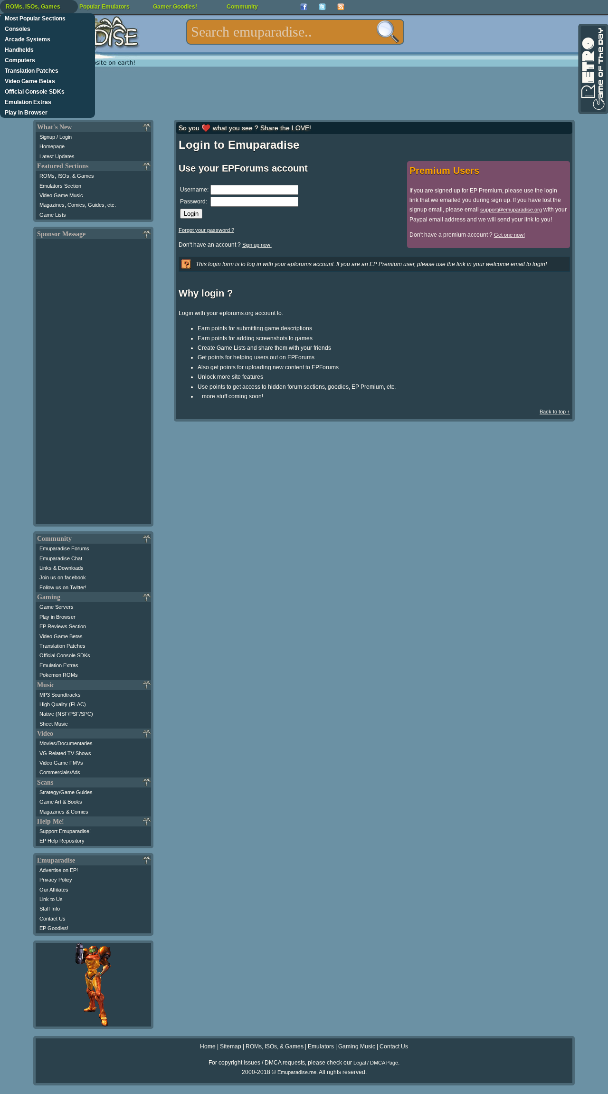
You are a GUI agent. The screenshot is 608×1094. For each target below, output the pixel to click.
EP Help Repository (62, 841)
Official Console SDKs (35, 91)
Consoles (17, 29)
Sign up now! (257, 245)
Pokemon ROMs (58, 675)
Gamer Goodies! (175, 6)
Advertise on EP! (58, 870)
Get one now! (509, 235)
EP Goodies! (53, 928)
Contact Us (52, 918)
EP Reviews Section (62, 626)
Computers (20, 60)
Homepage (52, 146)
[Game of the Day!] (592, 68)
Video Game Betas (30, 81)
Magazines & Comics (63, 812)
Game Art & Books (60, 802)
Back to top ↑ (555, 411)
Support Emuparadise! (65, 831)
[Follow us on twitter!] (322, 7)
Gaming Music (356, 1046)
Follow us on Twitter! (62, 587)
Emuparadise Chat (60, 558)
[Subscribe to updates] (341, 7)
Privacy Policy (55, 880)
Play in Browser (26, 112)
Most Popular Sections (35, 18)
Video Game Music (61, 195)
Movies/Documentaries (66, 743)
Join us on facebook (62, 577)
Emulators (321, 1046)
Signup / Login (55, 137)
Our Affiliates (53, 889)
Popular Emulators (104, 6)
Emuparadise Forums (64, 548)
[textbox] (295, 32)
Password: (193, 201)
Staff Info (49, 909)
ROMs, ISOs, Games (33, 6)
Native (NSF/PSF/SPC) (66, 714)
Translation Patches (31, 70)
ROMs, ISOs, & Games (66, 176)
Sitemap (230, 1046)
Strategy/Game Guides (66, 792)
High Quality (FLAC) (62, 704)
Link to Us (51, 899)
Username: (194, 189)
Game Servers (56, 607)
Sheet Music (53, 724)
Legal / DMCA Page (375, 1062)
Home (208, 1046)
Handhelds (19, 50)
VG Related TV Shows (65, 753)
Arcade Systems (27, 39)
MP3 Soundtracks (60, 695)
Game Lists (52, 215)
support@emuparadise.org (511, 209)
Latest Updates (57, 156)
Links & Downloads (61, 568)
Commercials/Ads (59, 772)
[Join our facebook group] (303, 7)
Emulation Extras (28, 102)
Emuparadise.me (296, 1072)
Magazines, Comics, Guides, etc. (77, 205)
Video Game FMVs (61, 763)
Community (242, 6)
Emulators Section (60, 186)
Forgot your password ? (206, 230)
